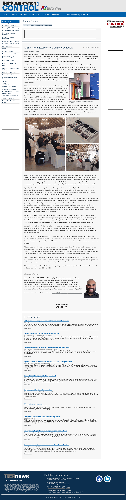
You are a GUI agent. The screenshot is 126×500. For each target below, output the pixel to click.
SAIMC (4, 81)
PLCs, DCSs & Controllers (9, 72)
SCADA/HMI (5, 84)
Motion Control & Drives (9, 63)
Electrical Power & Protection (10, 30)
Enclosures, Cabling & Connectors (8, 33)
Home (5, 14)
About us (13, 14)
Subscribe (45, 14)
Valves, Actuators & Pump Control (10, 101)
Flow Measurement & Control (10, 41)
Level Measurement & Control (10, 54)
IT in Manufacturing (7, 51)
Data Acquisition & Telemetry (10, 28)
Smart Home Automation (9, 89)
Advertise (55, 14)
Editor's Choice (6, 21)
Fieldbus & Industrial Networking (8, 37)
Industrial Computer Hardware (10, 44)
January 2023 (27, 51)
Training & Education (8, 98)
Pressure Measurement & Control (9, 78)
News (4, 66)
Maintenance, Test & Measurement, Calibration (9, 57)
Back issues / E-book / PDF (29, 14)
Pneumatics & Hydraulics (9, 75)
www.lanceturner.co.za (75, 293)
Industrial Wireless (7, 46)
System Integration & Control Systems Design (10, 92)
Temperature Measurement (10, 96)
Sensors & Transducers (9, 86)
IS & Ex (4, 49)
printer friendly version (92, 47)
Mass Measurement (8, 60)
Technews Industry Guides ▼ (77, 14)
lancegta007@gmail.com (59, 293)
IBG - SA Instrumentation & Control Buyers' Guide (37, 25)
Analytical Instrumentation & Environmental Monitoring (10, 24)
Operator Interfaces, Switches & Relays (10, 69)
